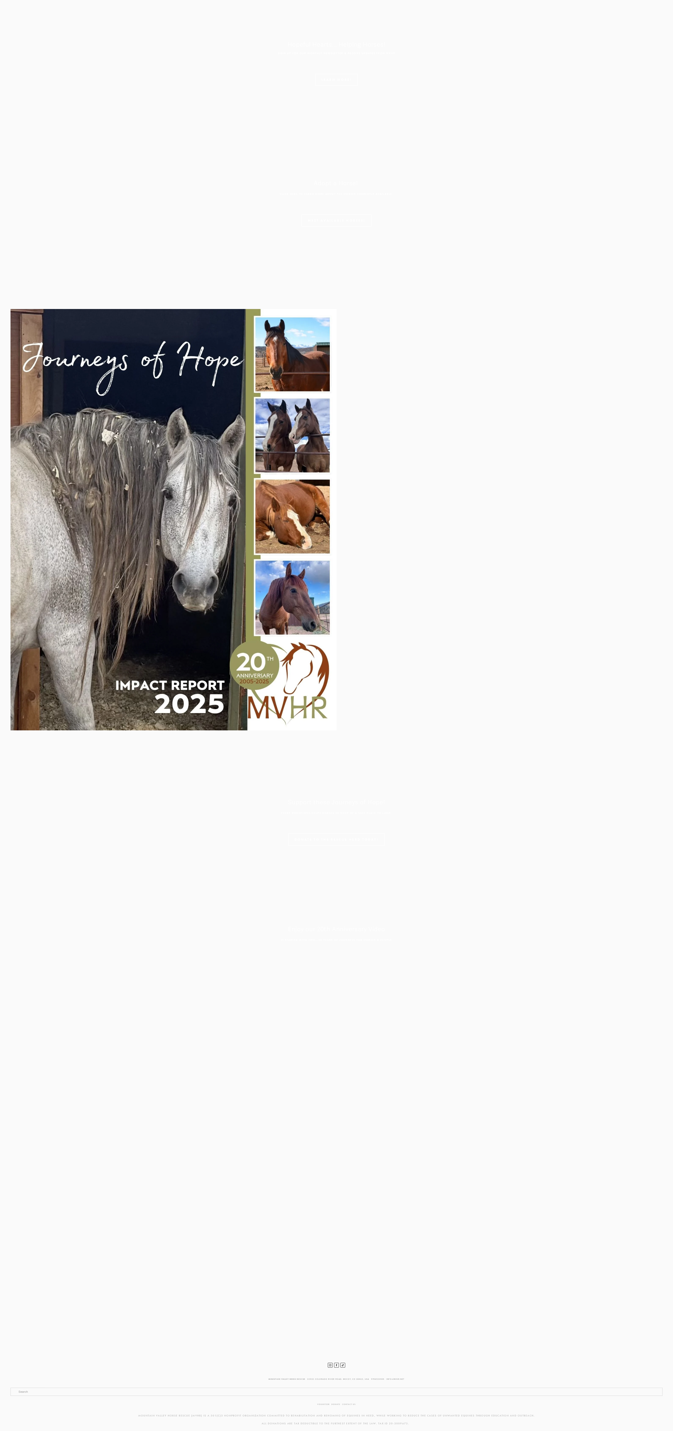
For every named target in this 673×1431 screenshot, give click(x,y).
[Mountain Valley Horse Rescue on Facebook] (336, 1365)
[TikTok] (342, 1365)
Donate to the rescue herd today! (336, 840)
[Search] (39, 11)
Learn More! (336, 80)
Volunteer (323, 1404)
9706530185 (377, 1379)
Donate (335, 1404)
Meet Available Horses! (336, 220)
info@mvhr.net (395, 1379)
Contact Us (349, 1404)
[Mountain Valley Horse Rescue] (330, 1365)
